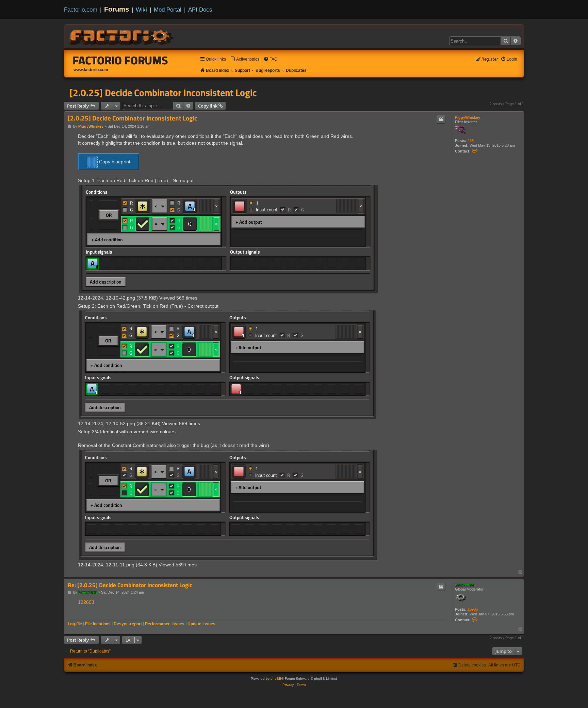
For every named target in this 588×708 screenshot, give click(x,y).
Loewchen (464, 585)
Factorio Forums (120, 60)
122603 (86, 602)
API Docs (200, 9)
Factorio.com (80, 9)
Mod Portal (167, 9)
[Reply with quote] (441, 119)
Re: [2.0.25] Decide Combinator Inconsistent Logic (130, 585)
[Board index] (122, 36)
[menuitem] (244, 59)
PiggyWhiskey (467, 117)
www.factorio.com (91, 69)
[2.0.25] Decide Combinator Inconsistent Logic (163, 92)
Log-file (75, 624)
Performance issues (164, 624)
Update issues (201, 624)
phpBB (276, 678)
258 (471, 141)
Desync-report (128, 624)
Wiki (141, 9)
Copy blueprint (114, 161)
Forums (116, 9)
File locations (98, 624)
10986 (473, 609)
